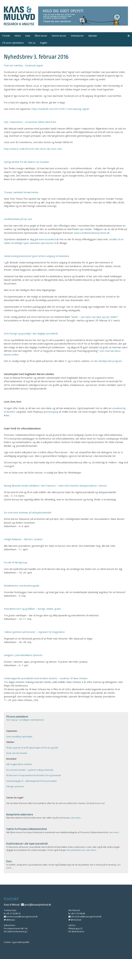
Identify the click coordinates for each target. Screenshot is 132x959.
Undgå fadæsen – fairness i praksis (23, 539)
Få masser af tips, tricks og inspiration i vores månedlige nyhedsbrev (83, 16)
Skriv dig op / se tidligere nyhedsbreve (25, 719)
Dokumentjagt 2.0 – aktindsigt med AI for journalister (31, 780)
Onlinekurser (77, 35)
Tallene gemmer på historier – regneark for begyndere (34, 631)
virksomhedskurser (75, 850)
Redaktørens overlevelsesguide (21, 585)
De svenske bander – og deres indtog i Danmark (29, 769)
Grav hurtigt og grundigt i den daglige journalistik (31, 333)
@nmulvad (75, 919)
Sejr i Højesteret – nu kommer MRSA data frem (30, 121)
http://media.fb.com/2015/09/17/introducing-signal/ (60, 108)
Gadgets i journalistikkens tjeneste (23, 655)
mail (103, 803)
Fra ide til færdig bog (15, 562)
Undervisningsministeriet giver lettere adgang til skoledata (36, 256)
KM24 (17, 35)
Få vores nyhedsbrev (13, 42)
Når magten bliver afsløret (19, 764)
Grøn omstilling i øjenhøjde (19, 736)
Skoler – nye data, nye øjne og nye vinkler (94, 316)
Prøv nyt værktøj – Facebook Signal (23, 65)
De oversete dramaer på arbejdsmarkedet (28, 512)
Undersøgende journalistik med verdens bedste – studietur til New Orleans (46, 678)
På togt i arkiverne (15, 786)
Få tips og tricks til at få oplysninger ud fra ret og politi (32, 747)
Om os (31, 42)
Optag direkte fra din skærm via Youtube (26, 161)
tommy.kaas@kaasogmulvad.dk (22, 916)
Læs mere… (76, 817)
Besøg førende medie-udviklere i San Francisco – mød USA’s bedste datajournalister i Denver (55, 485)
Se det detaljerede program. (107, 361)
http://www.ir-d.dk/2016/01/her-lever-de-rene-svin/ (33, 148)
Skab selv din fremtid (16, 753)
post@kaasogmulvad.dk (37, 904)
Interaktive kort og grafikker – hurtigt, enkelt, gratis (32, 608)
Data (27, 35)
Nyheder (92, 35)
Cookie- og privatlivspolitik (16, 942)
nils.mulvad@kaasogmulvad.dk (86, 916)
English (43, 42)
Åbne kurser (41, 35)
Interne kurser (59, 35)
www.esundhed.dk (48, 239)
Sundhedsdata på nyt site (18, 219)
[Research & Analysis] (19, 23)
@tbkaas (10, 919)
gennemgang (51, 411)
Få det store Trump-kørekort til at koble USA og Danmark (33, 775)
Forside (6, 35)
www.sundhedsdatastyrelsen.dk (91, 232)
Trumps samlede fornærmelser (21, 192)
